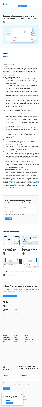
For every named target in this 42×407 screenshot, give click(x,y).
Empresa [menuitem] (12, 352)
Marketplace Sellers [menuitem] (18, 341)
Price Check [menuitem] (5, 343)
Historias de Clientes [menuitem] (29, 337)
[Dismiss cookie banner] (21, 394)
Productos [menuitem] (5, 335)
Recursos (26, 2)
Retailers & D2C (8, 12)
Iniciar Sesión (14, 6)
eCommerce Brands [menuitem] (17, 339)
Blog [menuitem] (26, 341)
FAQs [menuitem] (26, 346)
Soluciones (20, 2)
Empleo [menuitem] (12, 357)
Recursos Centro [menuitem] (28, 343)
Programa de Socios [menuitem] (14, 359)
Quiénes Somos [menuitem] (14, 354)
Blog (4, 12)
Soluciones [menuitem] (16, 335)
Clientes (31, 2)
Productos (13, 2)
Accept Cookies (9, 402)
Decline (18, 402)
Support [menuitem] (4, 354)
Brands (4, 246)
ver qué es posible (22, 6)
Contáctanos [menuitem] (5, 357)
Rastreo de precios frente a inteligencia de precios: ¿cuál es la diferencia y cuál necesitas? (19, 271)
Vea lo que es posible (10, 296)
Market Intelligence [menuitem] (7, 339)
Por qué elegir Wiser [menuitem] (29, 339)
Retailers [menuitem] (15, 337)
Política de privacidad (29, 215)
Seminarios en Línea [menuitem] (29, 348)
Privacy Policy (8, 400)
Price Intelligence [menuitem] (6, 337)
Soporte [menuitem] (4, 352)
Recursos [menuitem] (26, 335)
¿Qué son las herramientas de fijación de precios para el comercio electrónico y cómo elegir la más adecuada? (29, 249)
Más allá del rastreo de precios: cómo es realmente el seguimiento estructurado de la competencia (9, 249)
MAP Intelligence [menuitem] (6, 341)
